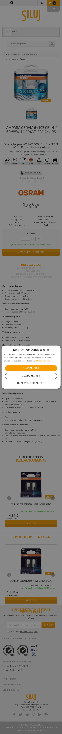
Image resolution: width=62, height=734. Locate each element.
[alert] (31, 367)
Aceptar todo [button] (31, 368)
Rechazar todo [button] (31, 376)
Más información (43, 361)
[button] (31, 383)
